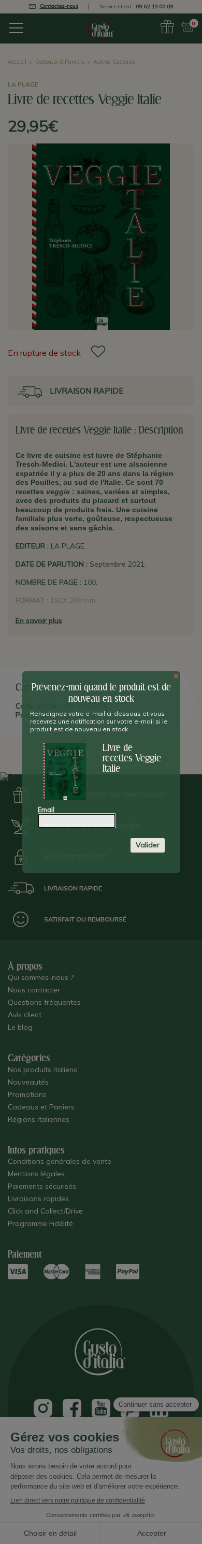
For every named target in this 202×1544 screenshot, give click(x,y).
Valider (148, 844)
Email (46, 809)
